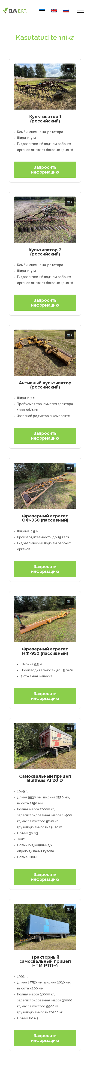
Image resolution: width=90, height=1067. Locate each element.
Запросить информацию (45, 169)
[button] (80, 11)
